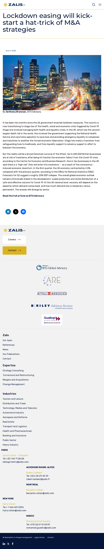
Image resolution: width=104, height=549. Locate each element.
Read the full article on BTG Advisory (23, 196)
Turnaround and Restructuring (18, 375)
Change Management (14, 384)
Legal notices (39, 537)
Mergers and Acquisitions (16, 379)
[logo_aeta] (52, 297)
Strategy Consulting (13, 370)
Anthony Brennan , (16, 112)
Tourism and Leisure (13, 399)
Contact (7, 358)
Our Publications (11, 354)
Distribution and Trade (14, 403)
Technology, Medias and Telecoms (20, 408)
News (5, 349)
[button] (14, 240)
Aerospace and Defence (15, 417)
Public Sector (9, 440)
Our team (7, 340)
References (8, 345)
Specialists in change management (18, 537)
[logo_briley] (52, 311)
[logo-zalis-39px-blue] (14, 232)
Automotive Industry (13, 412)
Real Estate (8, 422)
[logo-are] (52, 285)
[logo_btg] (52, 271)
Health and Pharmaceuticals (17, 431)
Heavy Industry (10, 444)
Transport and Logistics (15, 426)
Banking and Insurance (14, 435)
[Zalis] (14, 4)
